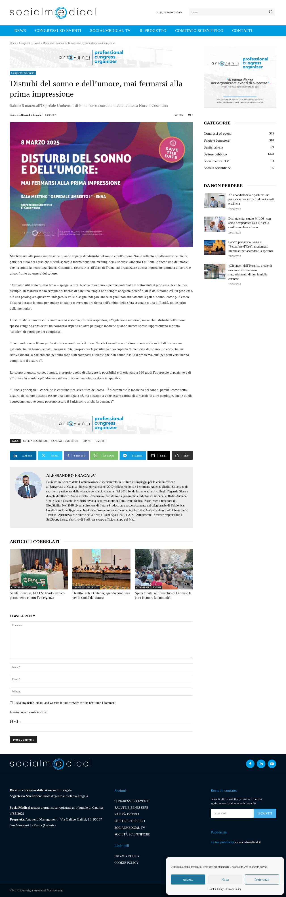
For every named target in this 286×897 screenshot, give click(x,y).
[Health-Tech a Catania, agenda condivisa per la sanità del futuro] (101, 569)
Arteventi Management (48, 890)
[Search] (271, 12)
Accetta (188, 879)
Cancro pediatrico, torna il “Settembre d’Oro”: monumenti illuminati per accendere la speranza (250, 246)
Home (13, 43)
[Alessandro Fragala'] (28, 497)
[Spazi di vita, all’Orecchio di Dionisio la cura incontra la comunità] (164, 569)
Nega (225, 879)
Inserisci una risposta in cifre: (28, 712)
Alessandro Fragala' (31, 115)
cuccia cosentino (35, 441)
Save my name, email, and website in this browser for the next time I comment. (65, 703)
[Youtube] (272, 764)
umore (100, 441)
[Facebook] (250, 764)
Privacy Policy (233, 889)
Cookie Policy (216, 889)
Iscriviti (265, 813)
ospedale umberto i (64, 441)
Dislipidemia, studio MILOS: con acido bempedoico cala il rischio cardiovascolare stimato (249, 223)
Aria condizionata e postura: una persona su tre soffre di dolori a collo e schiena (251, 199)
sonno (87, 441)
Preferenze (261, 879)
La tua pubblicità (222, 842)
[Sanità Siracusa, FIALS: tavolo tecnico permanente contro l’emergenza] (39, 569)
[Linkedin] (261, 764)
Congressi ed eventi (29, 43)
